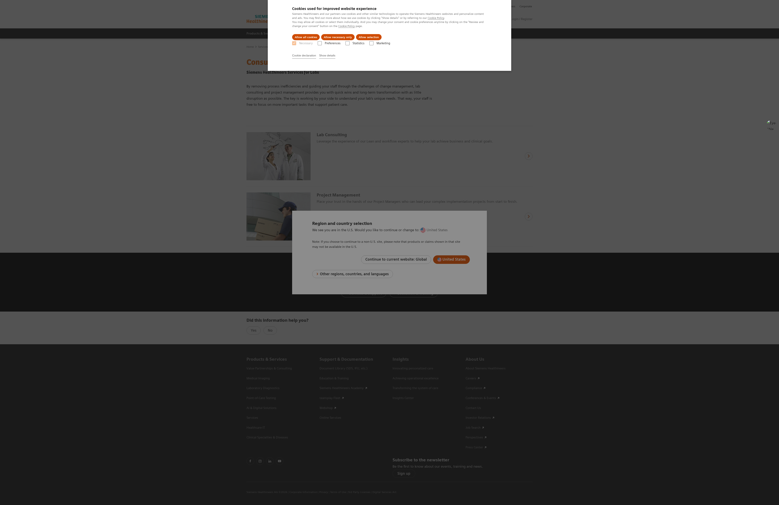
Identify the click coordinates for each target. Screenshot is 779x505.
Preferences (332, 43)
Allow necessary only (338, 37)
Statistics (358, 43)
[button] (771, 125)
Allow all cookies (306, 37)
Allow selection (369, 37)
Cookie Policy (436, 17)
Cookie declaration (304, 55)
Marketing (383, 43)
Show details (327, 55)
